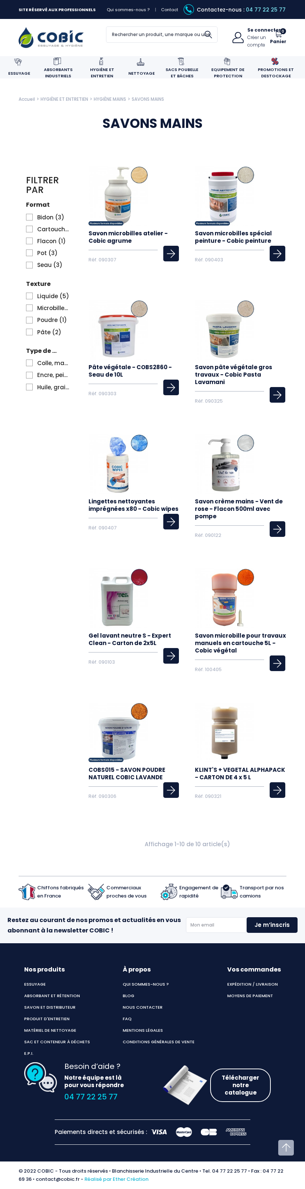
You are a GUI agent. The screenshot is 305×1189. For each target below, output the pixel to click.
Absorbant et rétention (52, 996)
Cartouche (53, 229)
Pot (47, 253)
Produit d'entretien (47, 1019)
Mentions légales (143, 1030)
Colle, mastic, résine (53, 363)
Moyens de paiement (250, 996)
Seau (49, 265)
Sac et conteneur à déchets (57, 1042)
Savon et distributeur (50, 1007)
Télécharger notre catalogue (240, 1085)
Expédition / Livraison (252, 984)
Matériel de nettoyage (50, 1030)
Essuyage (35, 984)
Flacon (51, 241)
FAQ (127, 1019)
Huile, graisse (53, 387)
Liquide (53, 296)
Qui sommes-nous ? (128, 10)
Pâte (49, 332)
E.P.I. (28, 1053)
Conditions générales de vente (159, 1042)
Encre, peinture (53, 375)
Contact (169, 10)
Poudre (52, 320)
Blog (128, 996)
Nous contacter (143, 1007)
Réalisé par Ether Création (116, 1179)
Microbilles (53, 308)
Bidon (50, 217)
